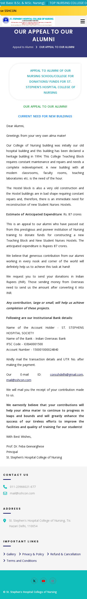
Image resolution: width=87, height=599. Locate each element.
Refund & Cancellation (65, 554)
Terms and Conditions (22, 561)
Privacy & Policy (33, 554)
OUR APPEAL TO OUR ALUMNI (56, 47)
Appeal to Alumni (23, 47)
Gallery (11, 554)
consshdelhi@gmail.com (66, 374)
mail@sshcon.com (18, 380)
